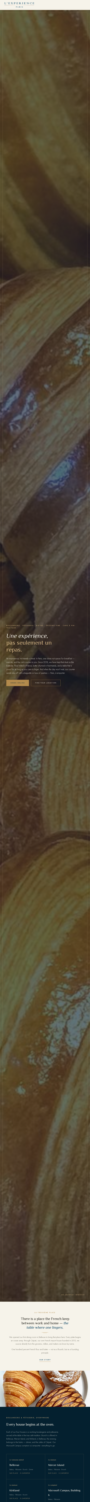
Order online (17, 683)
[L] (19, 5)
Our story (45, 1360)
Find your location (45, 683)
